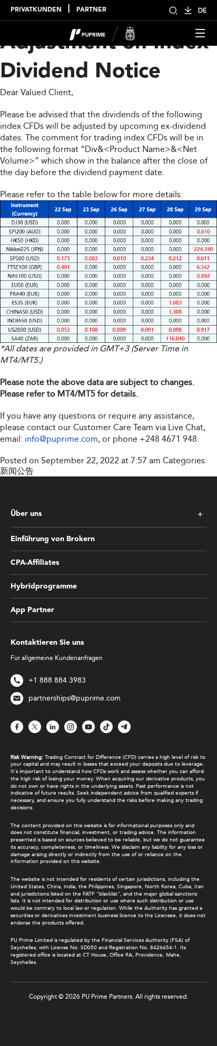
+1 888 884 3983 (57, 680)
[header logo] (102, 32)
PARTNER (91, 10)
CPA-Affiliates (35, 562)
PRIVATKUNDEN (36, 10)
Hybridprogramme (44, 586)
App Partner (32, 610)
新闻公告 (17, 471)
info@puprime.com (61, 439)
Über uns (26, 513)
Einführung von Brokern (53, 539)
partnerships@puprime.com (74, 698)
